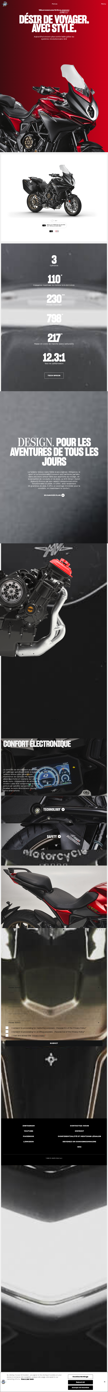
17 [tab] (97, 930)
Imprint (79, 1131)
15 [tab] (93, 930)
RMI (79, 1147)
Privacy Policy (38, 1036)
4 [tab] (70, 930)
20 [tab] (104, 930)
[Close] (104, 1381)
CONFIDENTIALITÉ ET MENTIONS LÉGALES (79, 1136)
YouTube (28, 1131)
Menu (103, 4)
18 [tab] (100, 930)
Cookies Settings (80, 1377)
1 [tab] (64, 930)
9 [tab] (81, 930)
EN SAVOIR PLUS (52, 495)
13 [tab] (89, 930)
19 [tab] (102, 930)
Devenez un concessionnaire (79, 1142)
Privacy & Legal (25, 1379)
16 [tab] (95, 930)
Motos (54, 4)
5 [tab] (72, 930)
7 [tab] (76, 930)
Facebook (28, 1136)
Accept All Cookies (80, 1388)
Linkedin (28, 1142)
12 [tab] (87, 930)
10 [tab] (83, 930)
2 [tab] (66, 930)
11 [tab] (85, 930)
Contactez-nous (79, 1126)
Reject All (80, 1382)
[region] (54, 1382)
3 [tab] (68, 930)
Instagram (29, 1126)
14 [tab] (91, 930)
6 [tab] (74, 930)
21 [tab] (106, 930)
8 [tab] (78, 930)
